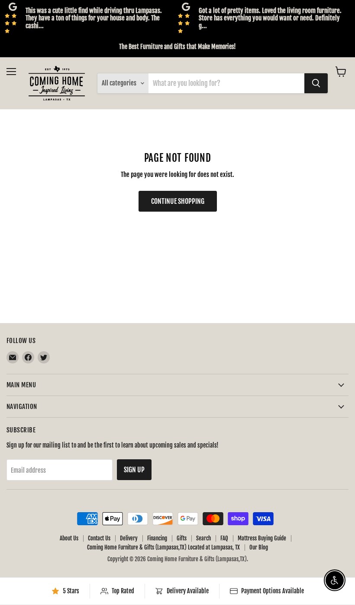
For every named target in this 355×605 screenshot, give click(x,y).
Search (203, 538)
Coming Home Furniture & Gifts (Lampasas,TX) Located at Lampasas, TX (163, 547)
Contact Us (99, 538)
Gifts (182, 538)
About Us (69, 538)
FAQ (224, 538)
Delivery (129, 538)
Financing (157, 538)
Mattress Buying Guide (262, 538)
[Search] (316, 83)
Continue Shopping (177, 201)
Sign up (134, 469)
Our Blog (258, 547)
